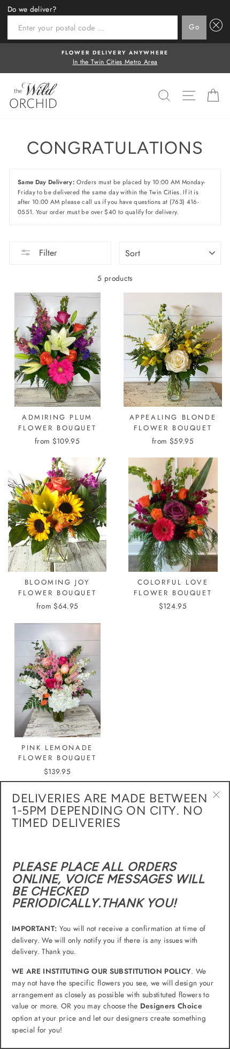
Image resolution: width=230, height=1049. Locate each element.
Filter (46, 253)
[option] (115, 58)
